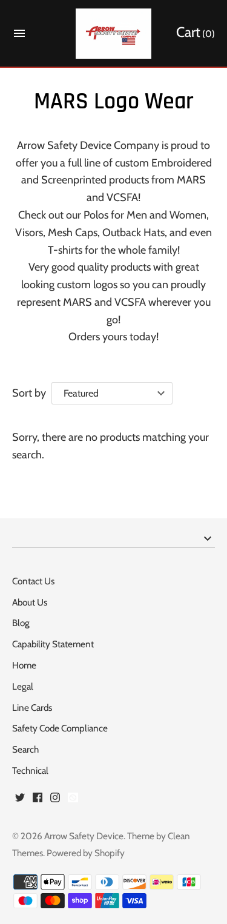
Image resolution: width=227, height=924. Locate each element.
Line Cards (32, 707)
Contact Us (33, 581)
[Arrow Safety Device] (113, 33)
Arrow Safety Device (83, 836)
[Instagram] (55, 801)
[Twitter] (20, 801)
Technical (30, 770)
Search (25, 749)
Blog (21, 623)
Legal (22, 686)
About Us (29, 602)
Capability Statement (53, 644)
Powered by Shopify (86, 853)
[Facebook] (37, 801)
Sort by (29, 393)
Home (24, 665)
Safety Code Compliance (60, 728)
